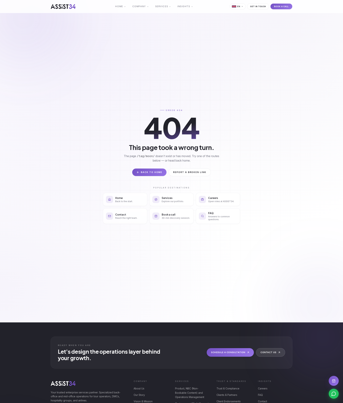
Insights (183, 6)
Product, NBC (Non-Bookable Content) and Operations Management (189, 393)
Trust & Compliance (228, 388)
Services (161, 6)
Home (119, 6)
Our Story (139, 394)
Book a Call (281, 6)
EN (238, 6)
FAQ (260, 394)
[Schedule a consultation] (334, 381)
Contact (262, 401)
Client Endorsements (229, 401)
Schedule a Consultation (228, 352)
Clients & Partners (227, 394)
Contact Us (268, 352)
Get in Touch (258, 6)
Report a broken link (189, 172)
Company (139, 6)
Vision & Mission (143, 401)
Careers (262, 388)
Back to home (151, 172)
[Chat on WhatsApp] (334, 394)
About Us (139, 388)
